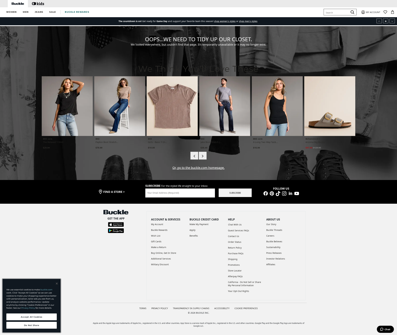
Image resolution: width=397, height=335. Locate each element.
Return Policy (235, 247)
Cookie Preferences (246, 308)
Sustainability (273, 247)
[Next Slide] (392, 21)
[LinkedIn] (290, 193)
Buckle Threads (274, 230)
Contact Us (233, 236)
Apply (192, 230)
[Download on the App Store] (115, 224)
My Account (157, 224)
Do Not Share (31, 325)
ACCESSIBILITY (222, 308)
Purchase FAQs (235, 253)
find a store (114, 192)
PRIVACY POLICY (159, 308)
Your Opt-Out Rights (238, 291)
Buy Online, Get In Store (163, 252)
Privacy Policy (28, 308)
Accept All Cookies (31, 317)
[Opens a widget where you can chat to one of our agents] (385, 329)
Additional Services (161, 258)
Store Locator (235, 270)
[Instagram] (284, 193)
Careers (270, 235)
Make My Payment (199, 224)
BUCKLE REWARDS (77, 12)
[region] (31, 306)
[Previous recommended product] (194, 156)
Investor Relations (275, 258)
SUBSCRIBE (235, 192)
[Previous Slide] (379, 21)
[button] (11, 12)
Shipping (232, 259)
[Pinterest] (272, 193)
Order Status (234, 241)
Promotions (234, 264)
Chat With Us (235, 224)
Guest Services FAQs (238, 230)
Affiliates (270, 264)
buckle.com (46, 289)
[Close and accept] (56, 283)
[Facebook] (266, 193)
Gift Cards (156, 241)
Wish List (155, 235)
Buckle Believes (274, 241)
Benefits (194, 235)
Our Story (271, 224)
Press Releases (274, 252)
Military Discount (160, 264)
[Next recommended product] (203, 156)
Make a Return (158, 247)
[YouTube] (297, 193)
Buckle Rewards (159, 230)
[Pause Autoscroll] (385, 21)
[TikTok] (278, 193)
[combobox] (338, 12)
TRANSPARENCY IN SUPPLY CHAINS (191, 308)
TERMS (142, 308)
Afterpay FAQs (235, 276)
